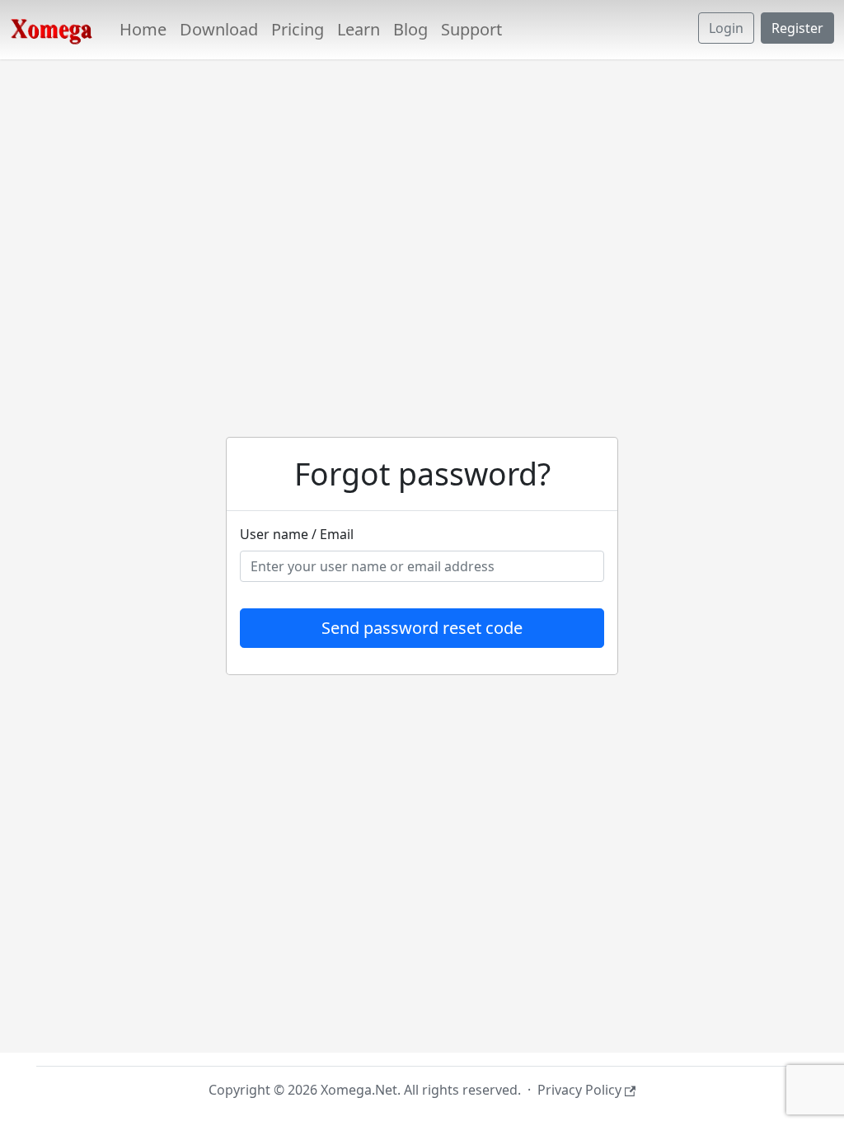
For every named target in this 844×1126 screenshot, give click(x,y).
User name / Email (297, 534)
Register (797, 28)
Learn (358, 29)
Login (726, 28)
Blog (410, 29)
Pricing (297, 29)
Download (219, 29)
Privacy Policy (579, 1090)
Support (471, 29)
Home (143, 29)
